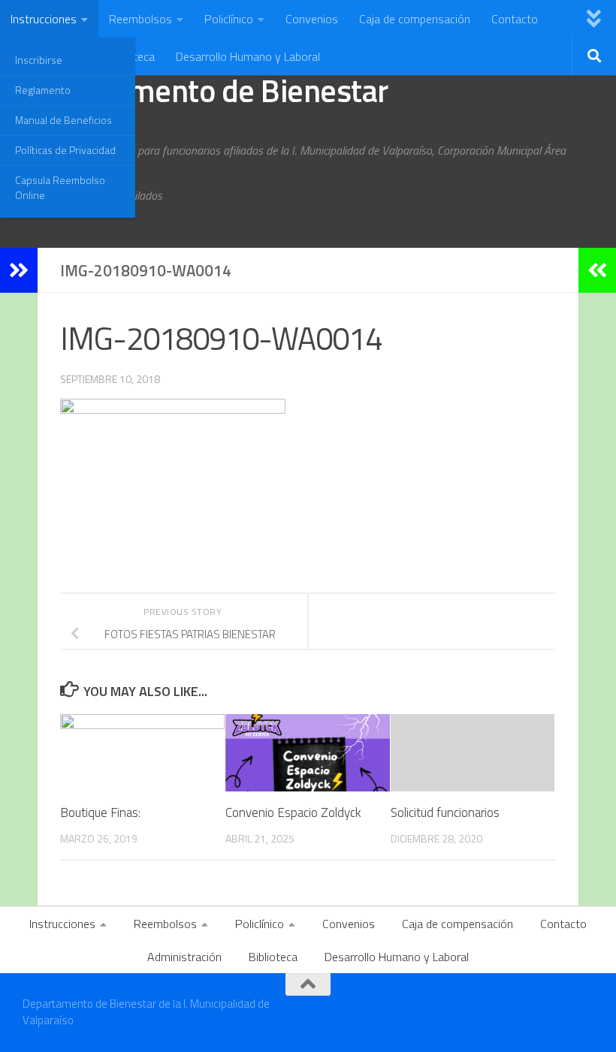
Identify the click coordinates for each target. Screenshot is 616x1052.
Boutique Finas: (100, 812)
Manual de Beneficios (63, 120)
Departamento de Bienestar (205, 90)
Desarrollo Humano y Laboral (248, 56)
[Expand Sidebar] (19, 270)
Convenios (311, 19)
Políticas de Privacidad (65, 150)
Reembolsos (140, 19)
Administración (184, 957)
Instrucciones (44, 19)
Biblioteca (273, 957)
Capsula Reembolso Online (60, 187)
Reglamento (43, 90)
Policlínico (228, 19)
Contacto (514, 19)
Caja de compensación (414, 19)
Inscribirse (38, 60)
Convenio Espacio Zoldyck (293, 812)
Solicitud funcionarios (445, 812)
